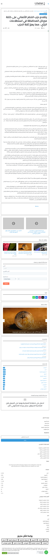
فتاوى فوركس (43, 389)
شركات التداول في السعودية (44, 448)
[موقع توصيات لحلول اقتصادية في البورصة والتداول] (40, 3)
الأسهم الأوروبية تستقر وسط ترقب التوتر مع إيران (40, 252)
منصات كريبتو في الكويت (44, 504)
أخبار (48, 519)
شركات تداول (43, 382)
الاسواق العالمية (37, 11)
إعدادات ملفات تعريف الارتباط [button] (13, 553)
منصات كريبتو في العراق (44, 510)
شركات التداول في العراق (44, 456)
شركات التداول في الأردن (44, 458)
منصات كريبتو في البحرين (44, 506)
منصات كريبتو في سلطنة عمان (43, 508)
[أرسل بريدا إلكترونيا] (41, 28)
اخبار (41, 11)
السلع (45, 374)
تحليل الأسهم (46, 421)
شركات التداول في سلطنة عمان (43, 454)
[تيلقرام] (36, 297)
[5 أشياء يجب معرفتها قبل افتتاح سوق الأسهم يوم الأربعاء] (13, 223)
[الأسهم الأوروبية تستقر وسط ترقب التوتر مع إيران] (40, 247)
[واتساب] (33, 297)
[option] (25, 321)
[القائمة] (1, 4)
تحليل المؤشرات (46, 429)
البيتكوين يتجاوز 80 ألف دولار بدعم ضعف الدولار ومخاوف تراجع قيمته (25, 252)
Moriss (43, 28)
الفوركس (44, 384)
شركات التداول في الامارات (44, 450)
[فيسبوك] (45, 297)
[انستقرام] (39, 297)
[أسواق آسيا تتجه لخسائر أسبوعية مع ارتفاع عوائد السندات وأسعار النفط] (9, 247)
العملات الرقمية (43, 376)
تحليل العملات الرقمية (45, 427)
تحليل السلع (47, 423)
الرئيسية (44, 11)
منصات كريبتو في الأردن (44, 512)
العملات (44, 367)
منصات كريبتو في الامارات (44, 502)
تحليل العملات (46, 425)
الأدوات (45, 387)
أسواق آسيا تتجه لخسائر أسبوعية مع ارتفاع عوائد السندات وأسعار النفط (10, 253)
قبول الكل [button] (4, 553)
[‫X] (42, 297)
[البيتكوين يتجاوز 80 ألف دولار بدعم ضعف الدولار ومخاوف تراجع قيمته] (25, 247)
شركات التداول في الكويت (44, 452)
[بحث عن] (48, 4)
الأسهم (44, 378)
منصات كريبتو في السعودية (44, 500)
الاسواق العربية (43, 380)
